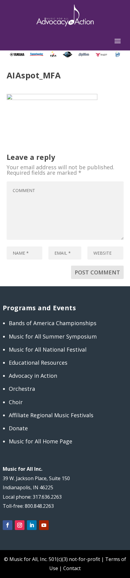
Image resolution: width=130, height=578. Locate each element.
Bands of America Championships (52, 323)
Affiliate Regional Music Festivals (51, 415)
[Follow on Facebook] (7, 525)
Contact (72, 568)
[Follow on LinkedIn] (32, 525)
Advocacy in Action (33, 375)
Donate (18, 428)
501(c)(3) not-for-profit (73, 559)
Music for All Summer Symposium (53, 336)
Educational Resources (38, 362)
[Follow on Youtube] (44, 525)
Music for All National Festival (47, 349)
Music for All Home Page (40, 441)
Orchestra (22, 388)
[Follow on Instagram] (19, 525)
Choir (16, 402)
